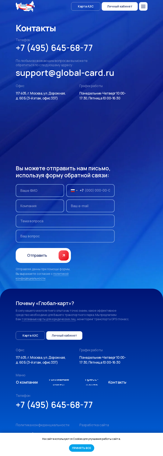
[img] (143, 6)
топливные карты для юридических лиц (49, 319)
